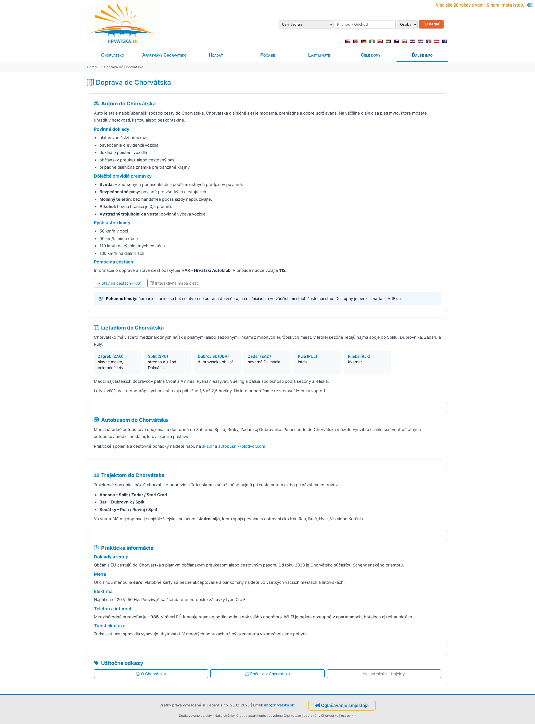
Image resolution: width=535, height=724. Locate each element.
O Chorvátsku (153, 673)
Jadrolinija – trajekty (386, 673)
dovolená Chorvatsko (285, 716)
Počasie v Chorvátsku (270, 673)
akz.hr (208, 446)
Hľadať (433, 24)
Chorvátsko (112, 55)
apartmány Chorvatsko (321, 716)
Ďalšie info (422, 55)
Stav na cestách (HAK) (122, 283)
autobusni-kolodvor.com (241, 446)
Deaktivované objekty (195, 716)
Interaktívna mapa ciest (176, 283)
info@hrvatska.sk (279, 705)
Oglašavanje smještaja (345, 705)
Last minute (319, 55)
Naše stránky (225, 716)
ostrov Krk (348, 716)
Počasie (267, 55)
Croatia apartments (251, 716)
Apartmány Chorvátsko (164, 55)
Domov (92, 67)
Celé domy (370, 55)
